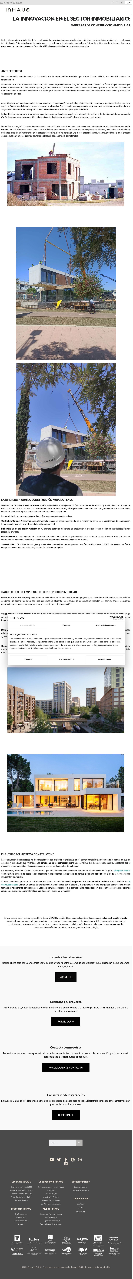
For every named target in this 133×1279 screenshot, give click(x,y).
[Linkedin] (66, 1164)
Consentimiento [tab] (27, 625)
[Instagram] (80, 1160)
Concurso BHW (81, 19)
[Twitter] (59, 1160)
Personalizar (65, 659)
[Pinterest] (73, 1160)
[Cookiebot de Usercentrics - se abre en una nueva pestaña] (111, 618)
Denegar (28, 659)
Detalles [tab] (66, 625)
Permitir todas (104, 659)
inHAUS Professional (117, 19)
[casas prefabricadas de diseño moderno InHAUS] (17, 9)
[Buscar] (79, 1143)
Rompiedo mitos (122, 870)
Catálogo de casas (39, 19)
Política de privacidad (102, 1267)
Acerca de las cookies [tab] (105, 625)
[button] (66, 977)
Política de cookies (86, 1267)
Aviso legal (73, 1267)
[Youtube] (52, 1160)
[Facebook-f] (66, 1160)
